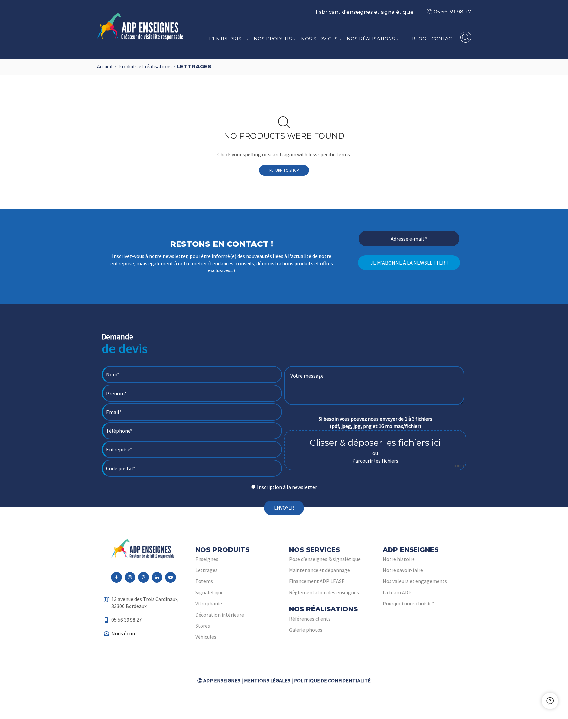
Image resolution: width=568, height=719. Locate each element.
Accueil (105, 66)
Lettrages (206, 570)
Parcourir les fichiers (375, 460)
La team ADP (397, 592)
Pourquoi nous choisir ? (408, 603)
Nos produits (273, 39)
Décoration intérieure (219, 614)
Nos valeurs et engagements (415, 581)
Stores (202, 625)
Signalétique (209, 592)
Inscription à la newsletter (287, 487)
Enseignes (206, 559)
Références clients (310, 618)
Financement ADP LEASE (316, 581)
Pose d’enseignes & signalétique (325, 559)
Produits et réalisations (145, 66)
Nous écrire (124, 633)
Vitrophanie (208, 603)
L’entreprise (227, 39)
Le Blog (415, 39)
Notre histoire (399, 559)
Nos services (319, 39)
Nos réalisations (371, 39)
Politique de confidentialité (332, 680)
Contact (442, 39)
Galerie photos (305, 630)
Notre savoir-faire (403, 570)
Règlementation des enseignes (324, 592)
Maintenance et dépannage (319, 570)
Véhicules (205, 636)
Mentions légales (267, 680)
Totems (204, 581)
